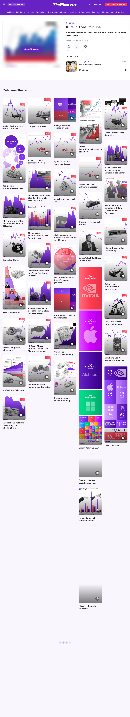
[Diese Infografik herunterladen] (85, 46)
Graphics (70, 23)
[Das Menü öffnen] (4, 4)
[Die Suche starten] (90, 4)
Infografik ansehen (32, 49)
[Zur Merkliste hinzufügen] (77, 46)
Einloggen (98, 4)
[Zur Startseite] (65, 4)
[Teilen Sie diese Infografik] (68, 46)
